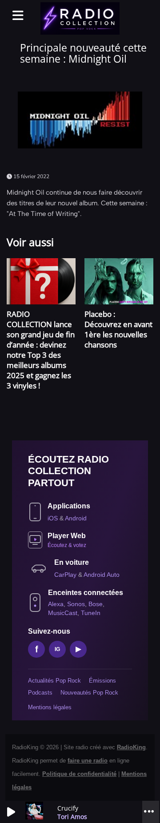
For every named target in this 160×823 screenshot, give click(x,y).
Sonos (76, 603)
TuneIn (90, 612)
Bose (95, 603)
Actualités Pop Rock (54, 680)
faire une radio (88, 760)
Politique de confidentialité (79, 774)
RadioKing (131, 747)
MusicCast (62, 612)
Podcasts (40, 692)
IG (57, 649)
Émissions (102, 680)
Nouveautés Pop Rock (89, 692)
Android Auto (102, 574)
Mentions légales (50, 707)
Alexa (56, 603)
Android (76, 518)
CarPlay (66, 574)
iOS (54, 518)
